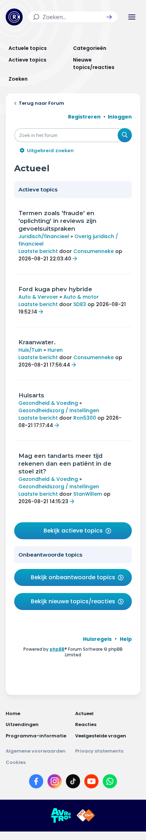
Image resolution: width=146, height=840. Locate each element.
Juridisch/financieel (43, 236)
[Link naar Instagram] (54, 782)
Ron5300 (84, 417)
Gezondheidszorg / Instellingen (58, 410)
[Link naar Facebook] (36, 782)
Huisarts (31, 395)
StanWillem (87, 493)
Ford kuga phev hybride (55, 289)
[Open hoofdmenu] (131, 16)
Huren (55, 349)
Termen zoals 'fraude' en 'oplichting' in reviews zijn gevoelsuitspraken (57, 220)
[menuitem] (97, 639)
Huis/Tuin (30, 349)
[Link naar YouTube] (91, 782)
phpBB (57, 649)
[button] (109, 17)
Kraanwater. (37, 342)
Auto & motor (81, 296)
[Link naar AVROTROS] (61, 815)
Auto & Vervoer (38, 296)
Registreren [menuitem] (84, 116)
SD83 (79, 304)
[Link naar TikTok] (73, 782)
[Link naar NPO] (86, 815)
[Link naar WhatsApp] (110, 782)
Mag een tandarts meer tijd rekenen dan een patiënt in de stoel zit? (64, 463)
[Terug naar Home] (14, 16)
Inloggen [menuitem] (120, 116)
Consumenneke (93, 251)
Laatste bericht (38, 251)
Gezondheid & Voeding (48, 403)
